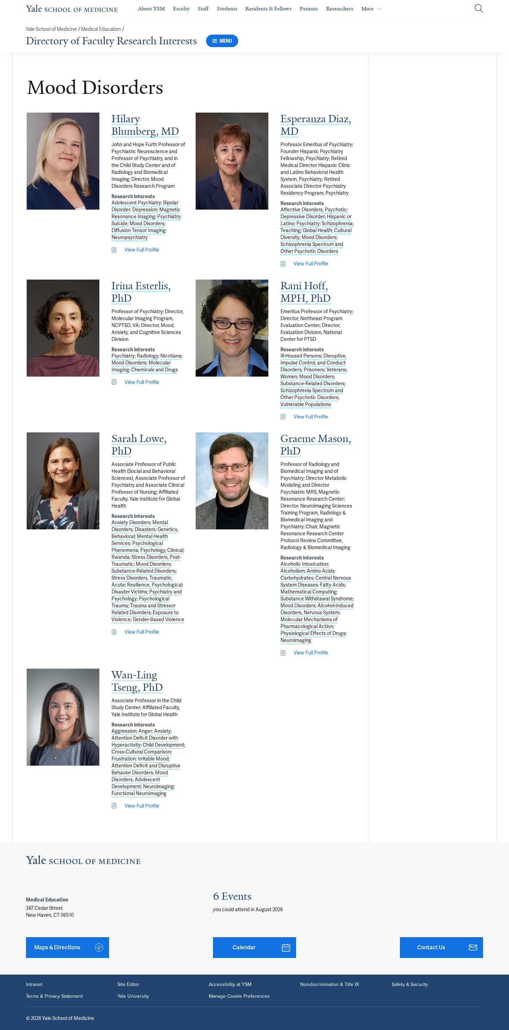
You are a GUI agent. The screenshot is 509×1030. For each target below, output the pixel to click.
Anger (145, 731)
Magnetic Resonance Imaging (145, 213)
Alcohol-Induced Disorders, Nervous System (317, 609)
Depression (144, 209)
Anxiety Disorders (130, 522)
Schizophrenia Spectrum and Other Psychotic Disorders (311, 247)
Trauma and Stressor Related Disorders (143, 609)
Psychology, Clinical (161, 550)
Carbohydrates (296, 578)
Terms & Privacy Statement (54, 996)
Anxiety (162, 731)
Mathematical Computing (308, 592)
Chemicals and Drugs (154, 370)
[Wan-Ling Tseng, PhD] (63, 717)
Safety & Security (410, 984)
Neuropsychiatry (129, 237)
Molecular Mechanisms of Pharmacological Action (309, 623)
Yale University (133, 996)
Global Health (317, 230)
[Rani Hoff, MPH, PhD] (232, 328)
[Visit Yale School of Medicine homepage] (83, 862)
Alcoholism (292, 571)
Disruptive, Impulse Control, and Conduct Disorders (313, 363)
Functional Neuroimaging (139, 793)
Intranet (34, 984)
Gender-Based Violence (158, 619)
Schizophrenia (337, 223)
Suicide (119, 223)
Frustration (123, 759)
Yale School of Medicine (51, 29)
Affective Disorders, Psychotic (313, 209)
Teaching (290, 230)
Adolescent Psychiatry (136, 203)
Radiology (147, 356)
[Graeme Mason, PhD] (232, 480)
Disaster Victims (129, 592)
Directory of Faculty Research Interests (111, 41)
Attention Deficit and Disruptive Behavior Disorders (145, 769)
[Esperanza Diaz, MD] (232, 161)
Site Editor (128, 984)
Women (288, 376)
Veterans (336, 370)
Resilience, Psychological (154, 585)
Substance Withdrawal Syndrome (316, 599)
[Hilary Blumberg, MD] (63, 161)
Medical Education (101, 29)
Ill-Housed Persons (300, 356)
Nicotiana (170, 356)
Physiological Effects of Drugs (313, 633)
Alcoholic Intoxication (304, 564)
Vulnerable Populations (305, 404)
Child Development (163, 745)
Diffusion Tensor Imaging (138, 230)
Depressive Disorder (302, 216)
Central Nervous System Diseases (315, 581)
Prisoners (314, 370)
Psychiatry (168, 216)
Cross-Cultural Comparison (141, 752)
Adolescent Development (135, 783)
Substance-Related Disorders (312, 383)
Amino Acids (320, 571)
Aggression (123, 731)
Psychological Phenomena (137, 546)
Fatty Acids (332, 585)
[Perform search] (479, 9)
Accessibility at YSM (230, 984)
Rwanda (120, 557)
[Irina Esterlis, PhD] (63, 328)
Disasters (145, 529)
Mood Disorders (147, 223)
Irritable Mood (153, 759)
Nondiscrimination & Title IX (329, 984)
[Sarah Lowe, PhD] (63, 480)
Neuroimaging (295, 640)
